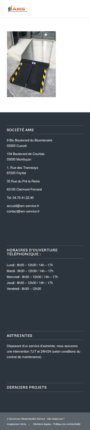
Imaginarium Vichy (16, 424)
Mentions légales (42, 424)
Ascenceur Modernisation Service (27, 418)
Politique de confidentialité (66, 424)
